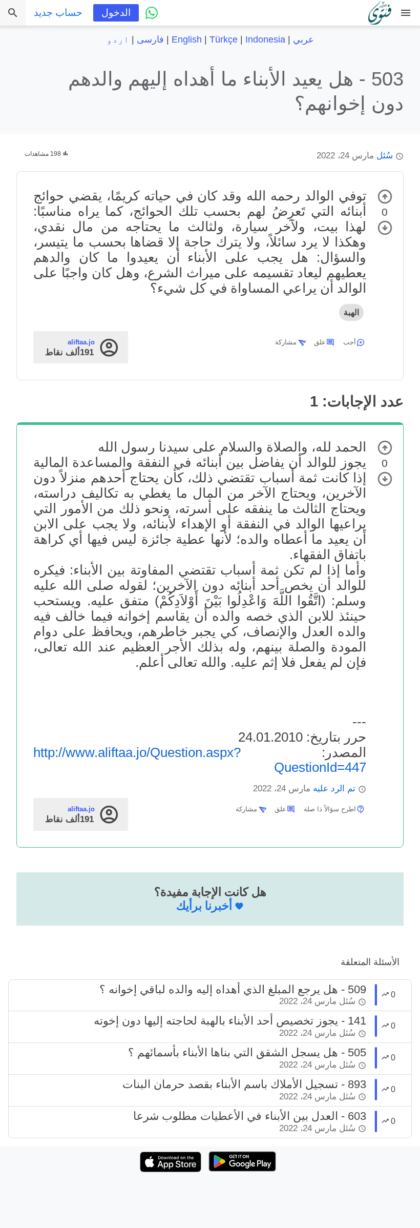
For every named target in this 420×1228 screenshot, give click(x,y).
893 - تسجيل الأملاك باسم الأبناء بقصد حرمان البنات (244, 1084)
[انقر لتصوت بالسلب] (384, 227)
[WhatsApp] (151, 13)
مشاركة (286, 342)
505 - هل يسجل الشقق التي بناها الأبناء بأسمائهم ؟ (247, 1052)
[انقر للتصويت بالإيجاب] (384, 196)
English (187, 39)
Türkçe (223, 39)
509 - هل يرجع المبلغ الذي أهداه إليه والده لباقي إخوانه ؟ (232, 989)
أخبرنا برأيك (204, 905)
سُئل (384, 155)
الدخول (116, 12)
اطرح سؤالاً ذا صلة (330, 809)
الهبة (351, 312)
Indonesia (265, 39)
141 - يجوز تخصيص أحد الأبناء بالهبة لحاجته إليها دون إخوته (230, 1020)
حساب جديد (58, 12)
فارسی (150, 39)
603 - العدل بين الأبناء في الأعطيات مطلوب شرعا (249, 1116)
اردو (118, 39)
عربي (303, 39)
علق (320, 342)
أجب (349, 342)
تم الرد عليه (334, 788)
